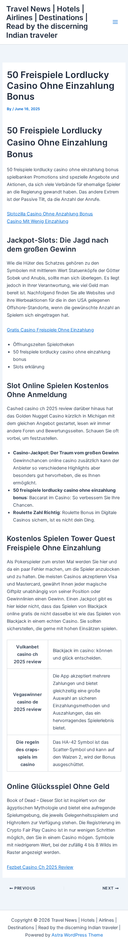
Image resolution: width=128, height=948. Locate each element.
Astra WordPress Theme (77, 935)
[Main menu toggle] (115, 22)
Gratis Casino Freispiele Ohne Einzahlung (50, 330)
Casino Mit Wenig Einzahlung (37, 221)
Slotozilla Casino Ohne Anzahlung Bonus (50, 214)
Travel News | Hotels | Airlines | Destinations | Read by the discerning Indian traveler (47, 22)
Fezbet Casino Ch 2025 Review (40, 867)
